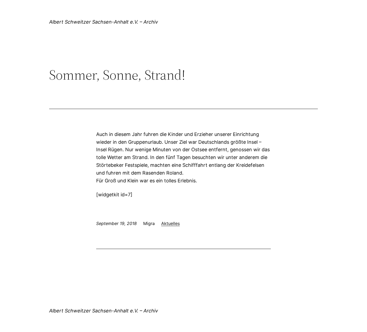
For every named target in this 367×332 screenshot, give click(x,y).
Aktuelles (170, 223)
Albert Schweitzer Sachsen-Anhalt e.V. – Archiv (103, 22)
